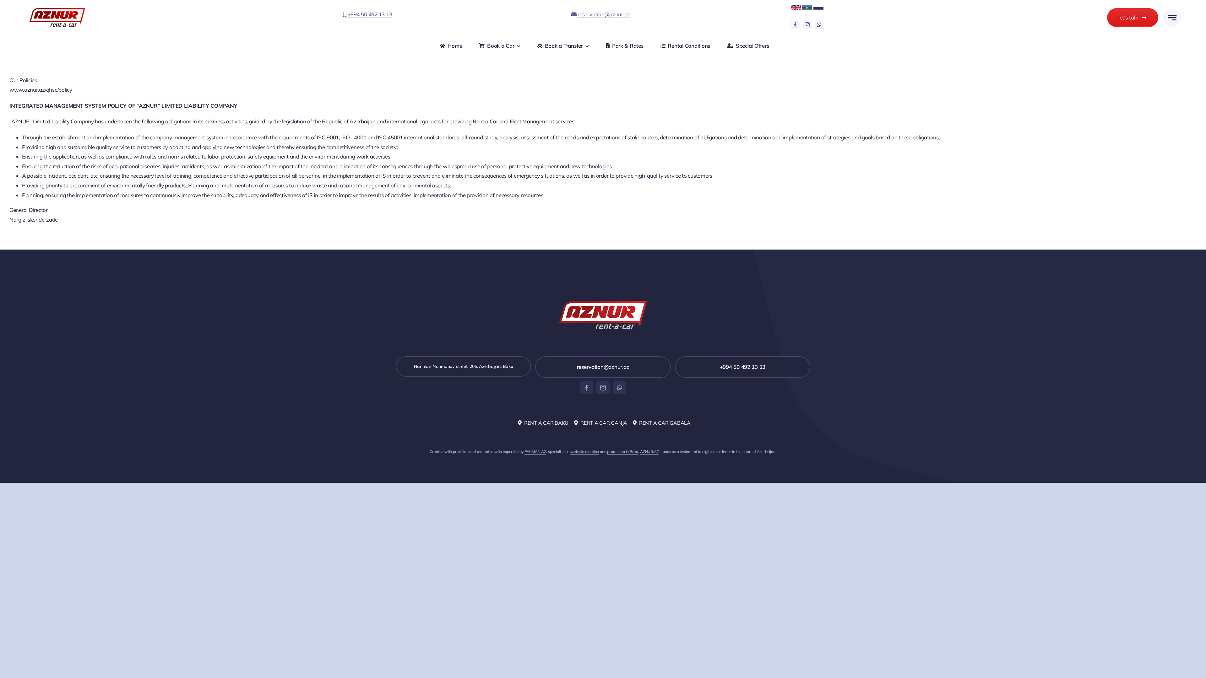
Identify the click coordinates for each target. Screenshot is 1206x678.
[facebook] (795, 24)
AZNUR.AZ (649, 451)
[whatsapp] (819, 24)
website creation (584, 451)
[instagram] (807, 24)
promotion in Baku (622, 451)
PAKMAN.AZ (535, 451)
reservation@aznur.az (603, 14)
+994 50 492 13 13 (369, 14)
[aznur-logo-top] (57, 9)
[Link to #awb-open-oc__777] (1172, 18)
